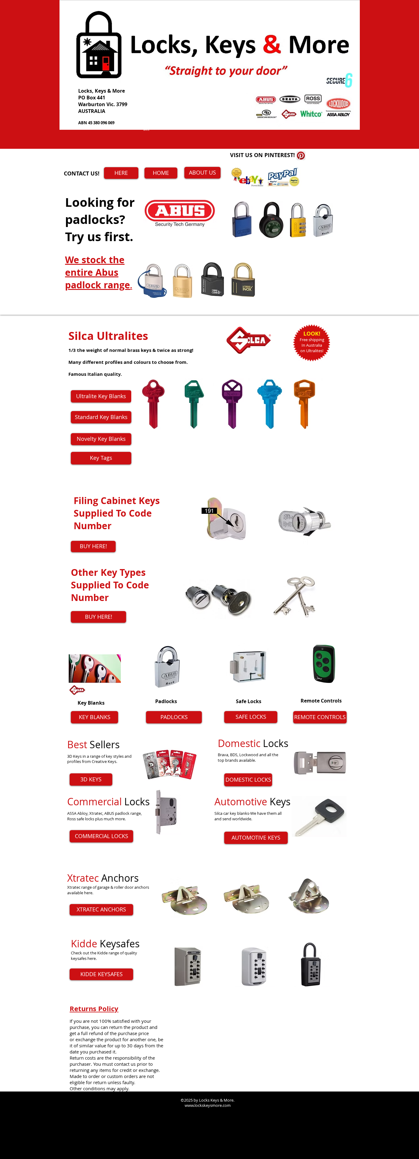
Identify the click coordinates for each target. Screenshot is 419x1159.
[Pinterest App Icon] (301, 155)
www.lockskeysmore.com (110, 870)
